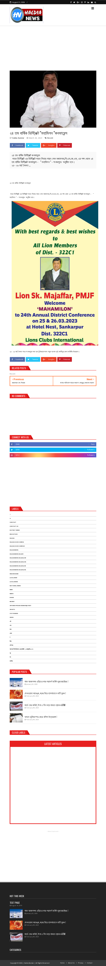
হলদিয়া (11, 661)
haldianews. (14, 550)
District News (15, 530)
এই (10, 621)
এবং (10, 625)
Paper (12, 597)
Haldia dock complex (17, 546)
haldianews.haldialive (18, 558)
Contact (13, 522)
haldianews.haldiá (16, 554)
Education (13, 534)
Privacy (80, 963)
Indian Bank (14, 574)
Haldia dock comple (17, 542)
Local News (14, 582)
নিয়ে (10, 641)
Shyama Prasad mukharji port (20, 605)
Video (12, 617)
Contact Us (14, 526)
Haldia (12, 538)
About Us (71, 963)
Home (62, 963)
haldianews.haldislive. (18, 570)
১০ (10, 518)
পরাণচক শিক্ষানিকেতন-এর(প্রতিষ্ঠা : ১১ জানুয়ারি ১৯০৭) (21, 649)
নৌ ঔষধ (11, 645)
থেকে (11, 633)
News (11, 593)
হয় (10, 657)
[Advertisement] (53, 47)
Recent (50, 138)
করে (10, 629)
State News (14, 613)
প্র (10, 653)
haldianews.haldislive (18, 566)
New (11, 589)
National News (15, 586)
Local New (13, 577)
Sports (12, 609)
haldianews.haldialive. (18, 562)
